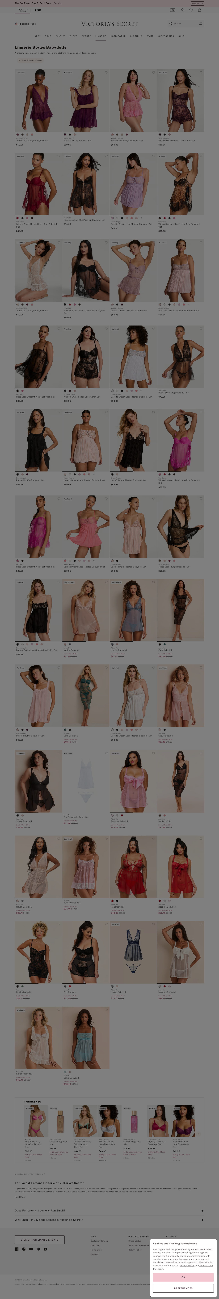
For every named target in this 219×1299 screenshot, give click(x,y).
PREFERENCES (183, 1288)
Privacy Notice (187, 1265)
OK (183, 1277)
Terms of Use (206, 1265)
